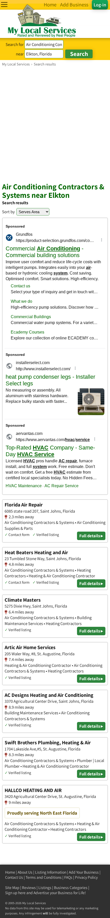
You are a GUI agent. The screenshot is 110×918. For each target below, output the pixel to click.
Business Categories (70, 887)
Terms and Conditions (44, 877)
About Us (25, 872)
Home (10, 872)
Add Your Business (84, 872)
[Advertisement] (55, 124)
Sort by (8, 211)
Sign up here (15, 892)
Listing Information (50, 872)
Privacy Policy (86, 877)
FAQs (68, 877)
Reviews (29, 887)
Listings (44, 887)
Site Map (12, 887)
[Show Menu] (4, 4)
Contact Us (14, 877)
